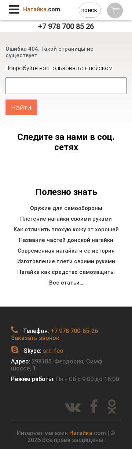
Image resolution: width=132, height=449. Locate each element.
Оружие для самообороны (66, 208)
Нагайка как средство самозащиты (66, 272)
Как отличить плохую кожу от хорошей (66, 229)
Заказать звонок (35, 337)
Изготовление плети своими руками (66, 261)
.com (41, 9)
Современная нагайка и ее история (66, 250)
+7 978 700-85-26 (74, 330)
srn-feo (53, 350)
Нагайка (80, 433)
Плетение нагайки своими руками (66, 219)
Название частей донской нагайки (66, 240)
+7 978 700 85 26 (66, 26)
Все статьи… (66, 282)
